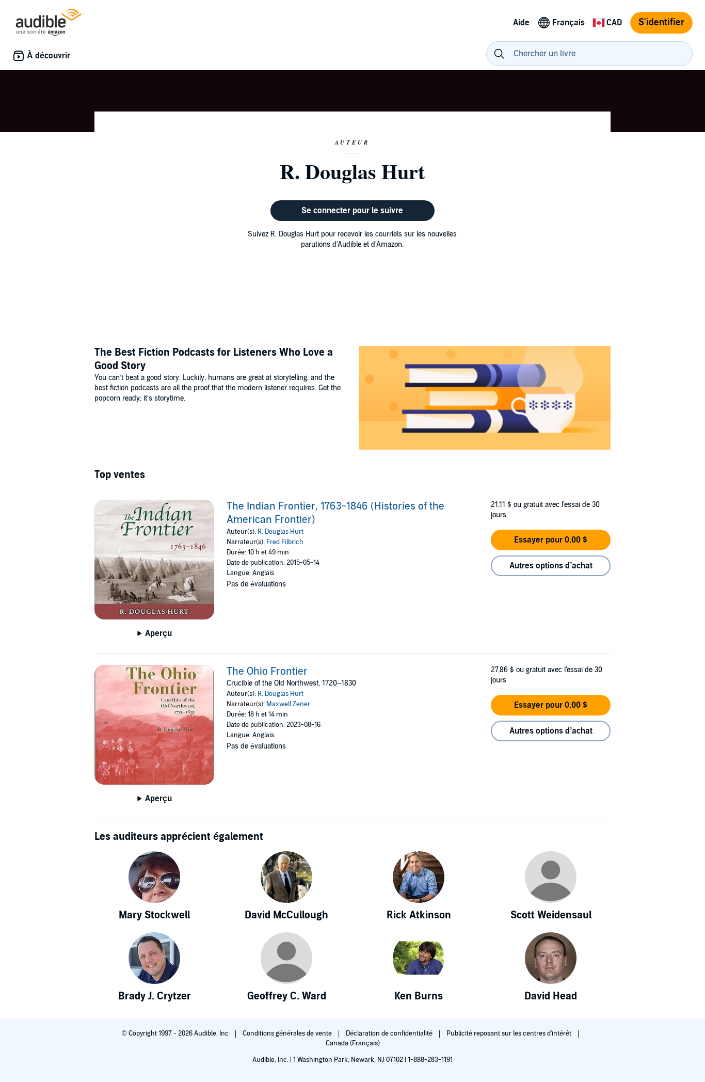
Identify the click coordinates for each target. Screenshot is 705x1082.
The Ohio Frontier (267, 671)
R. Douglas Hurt (280, 532)
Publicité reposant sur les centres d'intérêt (509, 1033)
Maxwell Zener (288, 704)
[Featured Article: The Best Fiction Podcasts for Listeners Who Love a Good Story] (485, 399)
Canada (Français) (353, 1043)
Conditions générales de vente (288, 1033)
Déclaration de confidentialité (390, 1033)
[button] (551, 540)
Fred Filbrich (284, 542)
